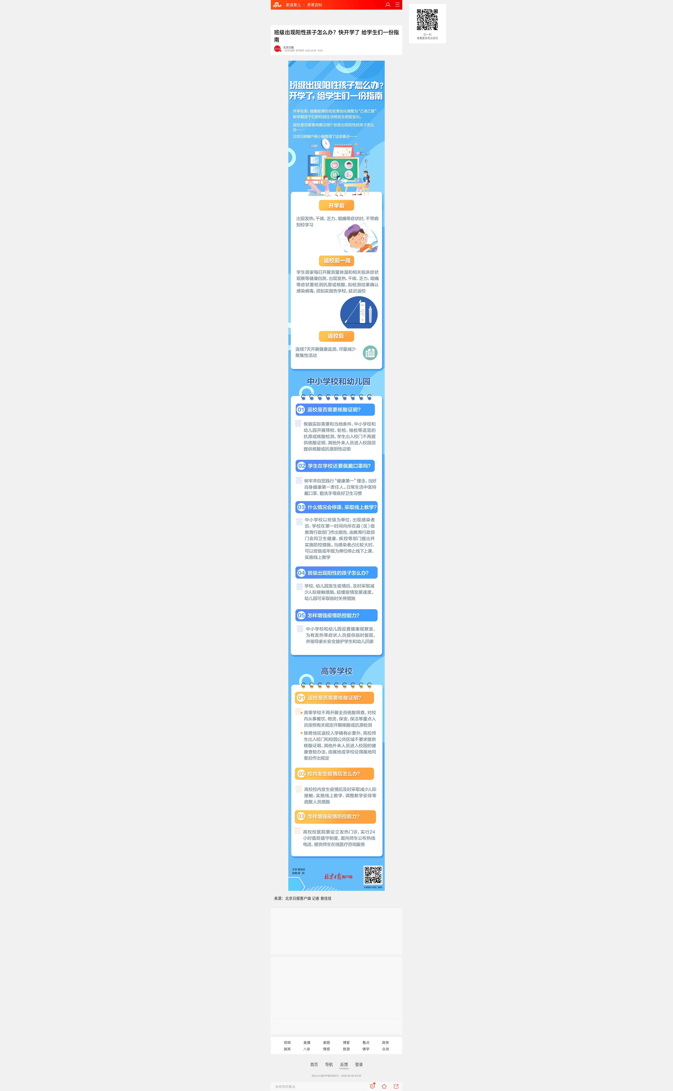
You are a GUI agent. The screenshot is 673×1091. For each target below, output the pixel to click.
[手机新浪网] (277, 5)
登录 (359, 1064)
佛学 (365, 1048)
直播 (306, 1042)
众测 (385, 1048)
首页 (314, 1064)
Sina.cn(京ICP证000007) (325, 1075)
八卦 (306, 1048)
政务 (385, 1042)
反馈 (344, 1064)
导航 (329, 1064)
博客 (346, 1042)
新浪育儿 (293, 4)
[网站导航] (397, 4)
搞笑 (287, 1048)
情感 (326, 1048)
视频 (287, 1042)
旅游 (346, 1048)
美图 (326, 1042)
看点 (365, 1042)
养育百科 (314, 4)
